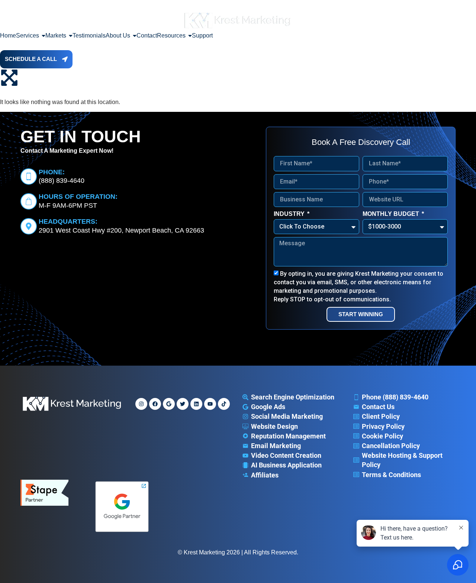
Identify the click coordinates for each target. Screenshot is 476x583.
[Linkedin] (196, 404)
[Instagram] (141, 404)
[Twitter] (183, 404)
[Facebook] (155, 404)
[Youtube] (210, 404)
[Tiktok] (224, 404)
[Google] (169, 404)
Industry (290, 214)
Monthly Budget (392, 214)
